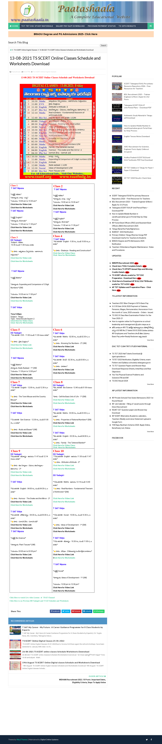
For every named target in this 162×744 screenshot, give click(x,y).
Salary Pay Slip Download (70, 26)
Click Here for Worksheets (22, 261)
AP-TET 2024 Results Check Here (137, 178)
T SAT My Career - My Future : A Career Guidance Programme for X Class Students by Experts (62, 628)
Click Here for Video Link (21, 258)
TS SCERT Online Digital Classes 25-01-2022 (43, 641)
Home (15, 26)
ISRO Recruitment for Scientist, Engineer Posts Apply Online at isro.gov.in (136, 149)
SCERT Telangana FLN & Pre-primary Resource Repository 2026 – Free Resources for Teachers (138, 86)
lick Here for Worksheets (64, 558)
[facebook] (151, 739)
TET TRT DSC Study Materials (37, 26)
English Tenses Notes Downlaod (137, 136)
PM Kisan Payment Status (102, 26)
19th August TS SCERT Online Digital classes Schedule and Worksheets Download (61, 662)
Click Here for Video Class (22, 321)
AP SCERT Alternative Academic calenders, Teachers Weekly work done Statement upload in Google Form (131, 419)
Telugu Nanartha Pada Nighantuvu (125, 229)
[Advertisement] (57, 708)
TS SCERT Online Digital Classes (25, 50)
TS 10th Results (127, 26)
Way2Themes (22, 739)
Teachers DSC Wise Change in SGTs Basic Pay (130, 303)
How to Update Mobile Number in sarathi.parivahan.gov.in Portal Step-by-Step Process (138, 128)
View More (150, 340)
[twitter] (147, 739)
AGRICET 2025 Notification (122, 232)
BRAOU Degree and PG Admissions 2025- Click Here (51, 34)
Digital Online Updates (49, 739)
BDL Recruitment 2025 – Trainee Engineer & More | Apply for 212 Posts (137, 96)
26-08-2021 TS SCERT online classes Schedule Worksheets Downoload (55, 651)
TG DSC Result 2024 (120, 381)
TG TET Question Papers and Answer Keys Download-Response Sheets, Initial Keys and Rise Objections (131, 369)
